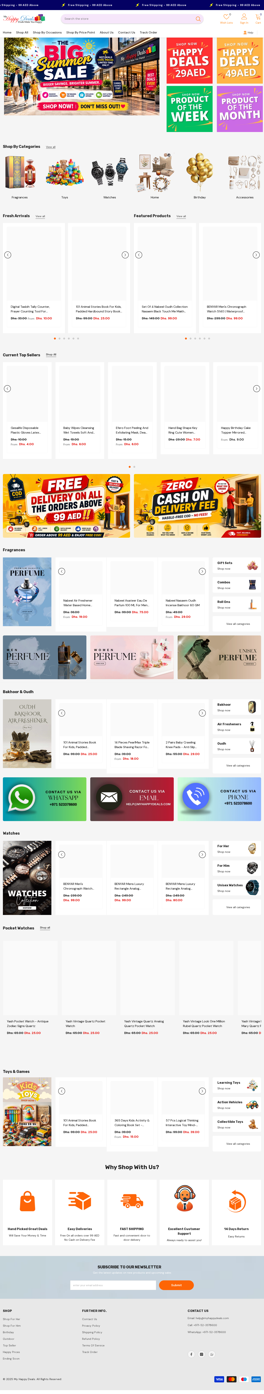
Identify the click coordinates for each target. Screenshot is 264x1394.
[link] (27, 1212)
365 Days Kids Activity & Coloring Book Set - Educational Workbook (132, 1122)
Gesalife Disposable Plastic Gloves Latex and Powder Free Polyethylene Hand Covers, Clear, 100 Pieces (25, 430)
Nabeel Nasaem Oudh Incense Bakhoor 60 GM (183, 602)
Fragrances (20, 197)
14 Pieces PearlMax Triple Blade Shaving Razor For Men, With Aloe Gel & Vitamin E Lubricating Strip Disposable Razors (132, 744)
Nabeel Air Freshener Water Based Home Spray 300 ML (78, 603)
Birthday (200, 197)
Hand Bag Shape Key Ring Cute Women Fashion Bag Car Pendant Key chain (183, 430)
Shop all (45, 927)
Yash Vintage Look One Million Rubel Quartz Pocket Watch (204, 1023)
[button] (7, 254)
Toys (64, 197)
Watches (109, 197)
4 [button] (69, 338)
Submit (176, 1285)
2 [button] (59, 338)
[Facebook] (191, 1354)
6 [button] (78, 338)
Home (155, 197)
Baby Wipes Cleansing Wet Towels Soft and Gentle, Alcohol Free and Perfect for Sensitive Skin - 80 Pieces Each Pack (78, 430)
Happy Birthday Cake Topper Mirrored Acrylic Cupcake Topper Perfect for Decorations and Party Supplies (237, 430)
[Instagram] (201, 1354)
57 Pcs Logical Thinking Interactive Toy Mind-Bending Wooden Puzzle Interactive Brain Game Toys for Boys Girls (182, 1122)
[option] (82, 78)
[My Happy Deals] (19, 172)
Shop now (223, 568)
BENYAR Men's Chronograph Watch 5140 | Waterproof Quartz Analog (226, 309)
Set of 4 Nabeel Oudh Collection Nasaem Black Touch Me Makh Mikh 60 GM (165, 309)
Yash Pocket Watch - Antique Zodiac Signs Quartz (28, 1023)
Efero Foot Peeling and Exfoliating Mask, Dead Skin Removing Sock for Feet (132, 430)
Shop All (51, 354)
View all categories (238, 624)
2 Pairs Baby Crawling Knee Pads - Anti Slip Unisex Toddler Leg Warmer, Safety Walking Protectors (182, 744)
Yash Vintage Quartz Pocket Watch (85, 1023)
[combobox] (127, 18)
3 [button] (64, 338)
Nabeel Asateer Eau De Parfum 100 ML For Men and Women (131, 603)
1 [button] (55, 338)
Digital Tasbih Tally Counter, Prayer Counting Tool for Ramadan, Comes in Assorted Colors (31, 309)
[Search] (132, 18)
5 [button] (73, 338)
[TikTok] (211, 1354)
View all (50, 147)
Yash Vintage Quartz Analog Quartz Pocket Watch (144, 1023)
